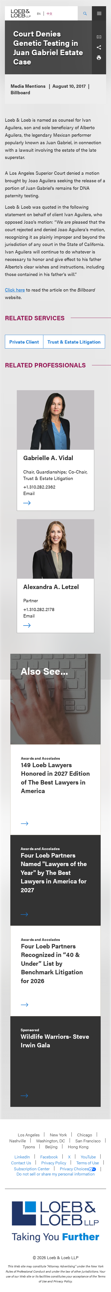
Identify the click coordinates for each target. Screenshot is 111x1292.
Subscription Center (32, 1169)
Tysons (29, 1147)
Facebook (49, 1157)
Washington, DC (50, 1141)
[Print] (99, 58)
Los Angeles (28, 1135)
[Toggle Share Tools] (99, 47)
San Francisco (88, 1141)
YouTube (88, 1157)
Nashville (17, 1141)
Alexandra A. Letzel (51, 586)
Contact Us (21, 1163)
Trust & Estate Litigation (74, 341)
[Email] (99, 37)
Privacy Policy (53, 1163)
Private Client (24, 341)
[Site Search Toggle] (85, 13)
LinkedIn (22, 1157)
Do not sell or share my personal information (56, 1174)
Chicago (84, 1135)
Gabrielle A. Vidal (48, 457)
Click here (15, 289)
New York (58, 1135)
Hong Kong (78, 1147)
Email (29, 493)
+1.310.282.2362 (39, 486)
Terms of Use (87, 1163)
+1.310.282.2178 (38, 609)
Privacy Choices (74, 1168)
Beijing (51, 1147)
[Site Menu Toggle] (99, 13)
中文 (49, 14)
